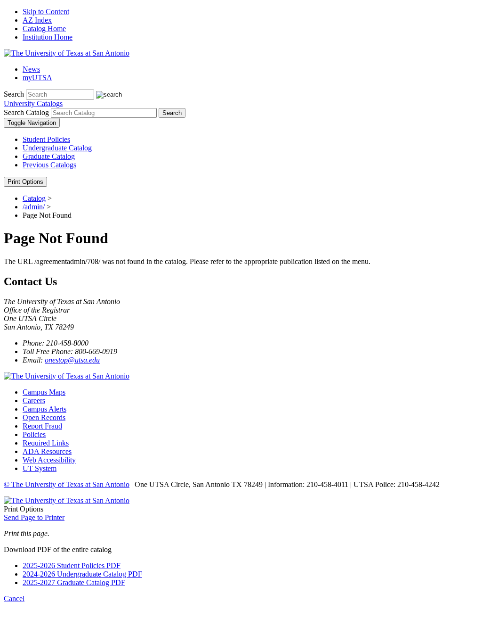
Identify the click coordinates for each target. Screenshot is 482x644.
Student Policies (46, 139)
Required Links (46, 443)
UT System (39, 468)
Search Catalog (26, 112)
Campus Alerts (44, 409)
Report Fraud (42, 426)
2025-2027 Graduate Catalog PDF (74, 582)
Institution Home (47, 37)
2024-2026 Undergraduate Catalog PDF (82, 574)
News (31, 69)
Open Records (44, 417)
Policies (34, 434)
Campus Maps (44, 392)
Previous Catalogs (49, 165)
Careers (34, 400)
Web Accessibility (49, 460)
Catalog (34, 198)
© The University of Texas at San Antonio (66, 484)
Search (14, 94)
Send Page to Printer (34, 517)
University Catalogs (33, 103)
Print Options (25, 181)
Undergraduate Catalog (57, 148)
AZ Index (37, 20)
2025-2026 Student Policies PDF (71, 565)
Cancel (14, 598)
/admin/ (34, 207)
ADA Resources (47, 451)
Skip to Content (46, 12)
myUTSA (37, 78)
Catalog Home (44, 29)
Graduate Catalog (49, 156)
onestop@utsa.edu (72, 360)
